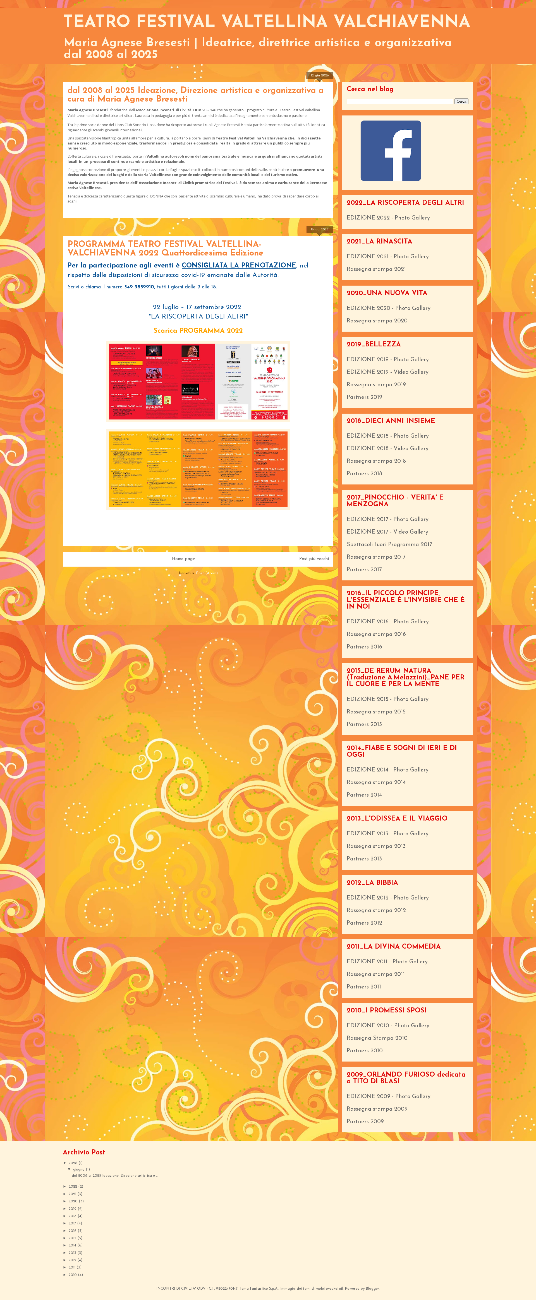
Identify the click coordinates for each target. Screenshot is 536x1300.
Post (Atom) (207, 573)
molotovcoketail (329, 1289)
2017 (73, 1223)
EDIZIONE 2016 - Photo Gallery (388, 622)
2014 (73, 1245)
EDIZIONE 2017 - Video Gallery (387, 532)
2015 (73, 1238)
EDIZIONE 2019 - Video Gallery (388, 372)
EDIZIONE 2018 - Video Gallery (388, 449)
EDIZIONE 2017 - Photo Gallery (388, 519)
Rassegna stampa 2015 (376, 712)
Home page (183, 559)
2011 (72, 1267)
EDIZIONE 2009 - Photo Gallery (388, 1096)
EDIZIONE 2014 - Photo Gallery (388, 770)
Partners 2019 (364, 397)
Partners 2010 (365, 1051)
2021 (73, 1194)
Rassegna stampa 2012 (376, 910)
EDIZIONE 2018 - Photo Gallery (388, 436)
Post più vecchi (314, 559)
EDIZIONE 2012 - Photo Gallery (388, 898)
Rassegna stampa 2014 (376, 782)
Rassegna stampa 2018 (376, 461)
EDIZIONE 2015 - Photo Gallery (388, 699)
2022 (73, 1186)
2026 (73, 1163)
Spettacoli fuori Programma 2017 (389, 545)
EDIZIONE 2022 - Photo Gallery (388, 218)
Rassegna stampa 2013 (376, 846)
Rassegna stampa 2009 (377, 1109)
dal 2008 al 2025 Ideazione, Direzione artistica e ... (115, 1176)
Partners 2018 (364, 474)
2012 (73, 1260)
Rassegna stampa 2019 (376, 385)
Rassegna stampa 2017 (376, 557)
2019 (73, 1209)
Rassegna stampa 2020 (377, 321)
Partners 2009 (365, 1122)
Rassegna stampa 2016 (376, 634)
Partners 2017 (364, 570)
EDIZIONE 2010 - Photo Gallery (388, 1026)
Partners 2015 (364, 724)
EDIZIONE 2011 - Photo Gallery (387, 962)
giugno (79, 1169)
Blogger (372, 1289)
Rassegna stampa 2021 (376, 269)
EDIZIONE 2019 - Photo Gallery (388, 360)
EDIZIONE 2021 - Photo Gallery (388, 257)
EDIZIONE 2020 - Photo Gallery (388, 308)
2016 (73, 1231)
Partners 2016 (364, 647)
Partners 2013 (364, 859)
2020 (74, 1201)
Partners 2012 (364, 923)
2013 (73, 1253)
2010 (73, 1275)
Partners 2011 (364, 987)
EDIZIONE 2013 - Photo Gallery (388, 834)
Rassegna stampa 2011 (376, 974)
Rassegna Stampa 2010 (377, 1038)
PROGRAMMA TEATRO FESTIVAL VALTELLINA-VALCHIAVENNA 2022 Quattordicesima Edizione (166, 249)
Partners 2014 (364, 795)
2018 (73, 1216)
